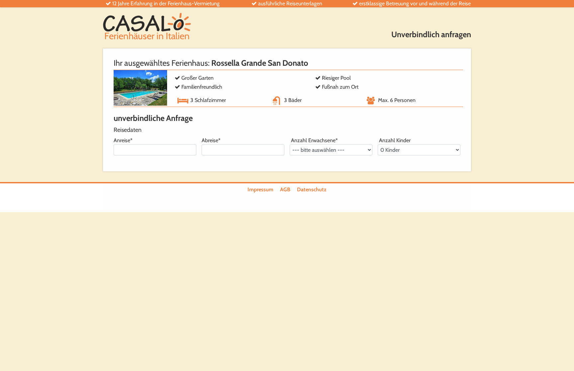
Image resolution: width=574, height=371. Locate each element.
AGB (285, 189)
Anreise (123, 140)
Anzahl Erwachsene (314, 140)
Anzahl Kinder (394, 140)
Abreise (211, 140)
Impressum (260, 189)
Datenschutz (312, 189)
